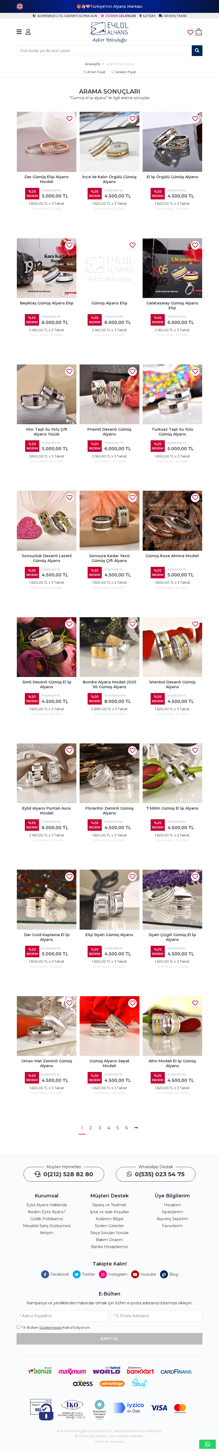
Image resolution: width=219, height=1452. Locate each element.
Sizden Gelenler (109, 1225)
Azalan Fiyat (125, 72)
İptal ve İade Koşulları (109, 1211)
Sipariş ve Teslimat (109, 1204)
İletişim (46, 1232)
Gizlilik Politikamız (46, 1218)
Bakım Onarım (109, 1239)
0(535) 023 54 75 (159, 1174)
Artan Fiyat (95, 72)
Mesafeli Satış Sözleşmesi (47, 1225)
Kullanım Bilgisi (109, 1218)
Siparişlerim (172, 1211)
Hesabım (172, 1204)
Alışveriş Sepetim (172, 1218)
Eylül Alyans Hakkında (46, 1204)
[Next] (135, 1128)
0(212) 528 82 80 (67, 1174)
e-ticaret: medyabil (109, 1441)
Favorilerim (172, 1225)
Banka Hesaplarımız (109, 1246)
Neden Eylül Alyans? (47, 1211)
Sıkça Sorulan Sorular (109, 1232)
